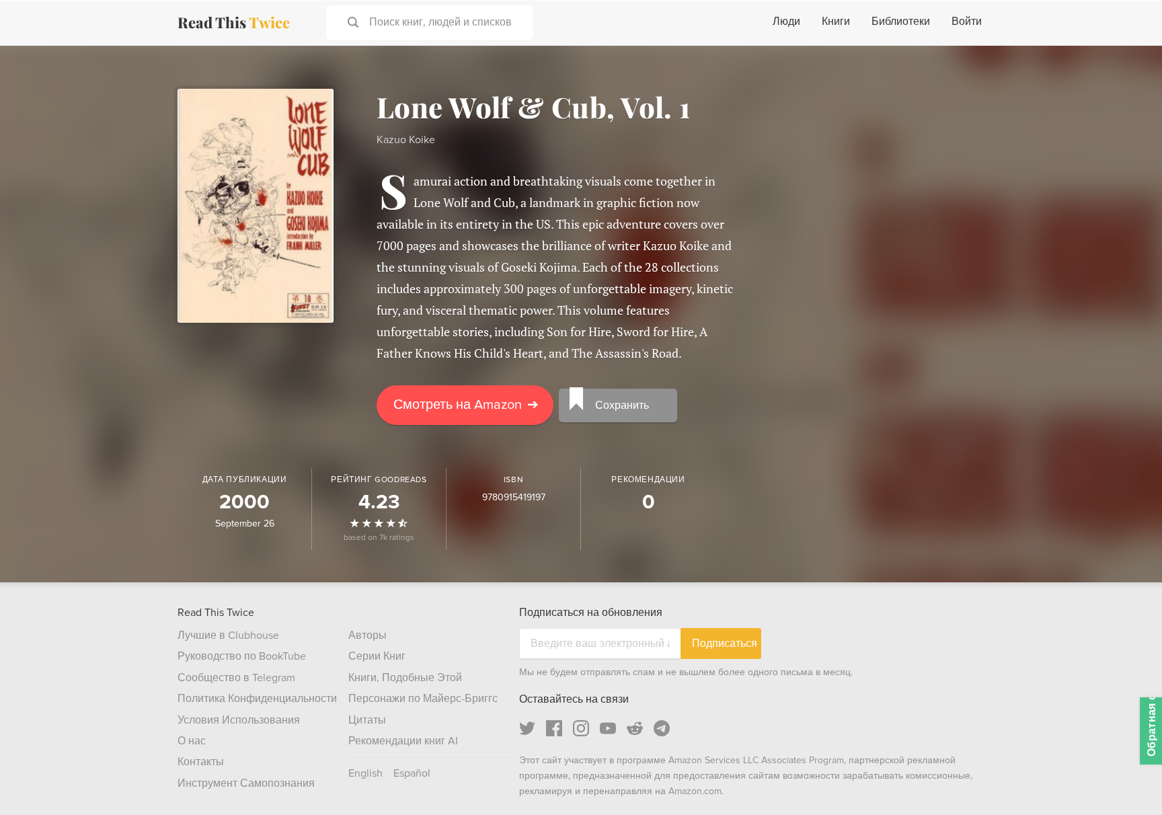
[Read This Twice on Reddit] (635, 728)
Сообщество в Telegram (236, 678)
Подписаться (724, 643)
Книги (836, 21)
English (365, 773)
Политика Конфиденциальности (257, 698)
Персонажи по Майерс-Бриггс (423, 698)
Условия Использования (239, 720)
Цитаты (367, 720)
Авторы (367, 635)
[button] (1127, 780)
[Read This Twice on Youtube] (608, 728)
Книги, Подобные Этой (405, 678)
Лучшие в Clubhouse (228, 635)
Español (411, 773)
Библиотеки (901, 21)
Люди (786, 21)
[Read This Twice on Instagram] (581, 728)
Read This (234, 22)
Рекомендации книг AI (403, 741)
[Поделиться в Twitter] (1129, 67)
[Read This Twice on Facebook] (554, 728)
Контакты (201, 762)
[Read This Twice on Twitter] (527, 728)
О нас (192, 741)
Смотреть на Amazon (466, 405)
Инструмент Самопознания (246, 783)
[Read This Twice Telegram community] (662, 728)
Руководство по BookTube (242, 656)
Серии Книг (376, 656)
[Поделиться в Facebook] (1129, 91)
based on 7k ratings (379, 538)
